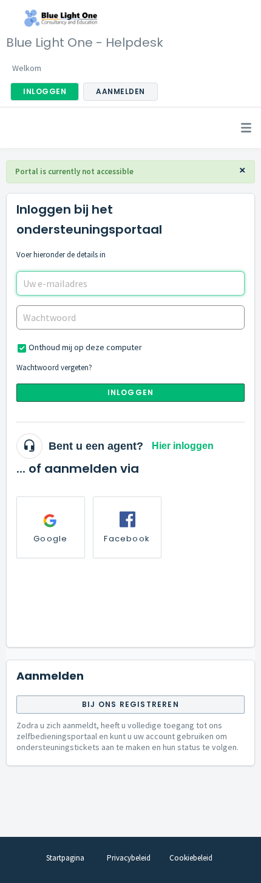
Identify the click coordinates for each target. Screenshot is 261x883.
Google (50, 538)
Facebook (127, 538)
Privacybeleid (129, 858)
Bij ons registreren (130, 704)
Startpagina (65, 858)
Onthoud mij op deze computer (85, 347)
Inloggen (130, 392)
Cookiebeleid (190, 858)
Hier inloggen (183, 446)
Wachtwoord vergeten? (54, 367)
